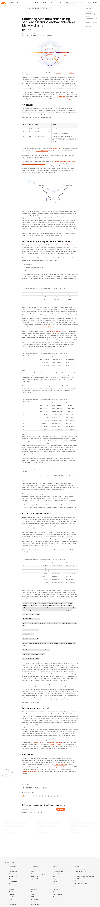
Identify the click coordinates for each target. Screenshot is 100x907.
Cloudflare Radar (58, 871)
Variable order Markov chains (91, 19)
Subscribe (61, 809)
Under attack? (13, 881)
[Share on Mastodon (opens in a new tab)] (3, 775)
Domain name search (15, 884)
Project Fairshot (35, 876)
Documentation (57, 892)
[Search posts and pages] (84, 3)
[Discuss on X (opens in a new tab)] (6, 772)
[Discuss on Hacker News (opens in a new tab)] (3, 772)
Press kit (11, 902)
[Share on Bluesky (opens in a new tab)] (12, 772)
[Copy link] (9, 775)
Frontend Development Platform (84, 876)
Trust (32, 894)
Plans (10, 869)
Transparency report (37, 902)
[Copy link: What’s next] (21, 754)
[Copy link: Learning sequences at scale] (21, 708)
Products (37, 2)
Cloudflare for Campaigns (38, 874)
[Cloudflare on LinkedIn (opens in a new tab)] (40, 796)
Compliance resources (37, 892)
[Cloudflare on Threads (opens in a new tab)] (54, 796)
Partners (11, 874)
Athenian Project (36, 871)
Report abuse (35, 904)
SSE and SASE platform (82, 869)
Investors (12, 897)
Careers (11, 894)
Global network (13, 904)
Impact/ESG (34, 879)
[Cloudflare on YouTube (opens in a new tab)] (43, 796)
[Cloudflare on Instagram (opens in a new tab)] (46, 796)
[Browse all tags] (77, 8)
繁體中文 (43, 35)
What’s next (88, 26)
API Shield (45, 787)
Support (55, 879)
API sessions (89, 11)
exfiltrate (71, 73)
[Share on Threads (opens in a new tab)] (6, 775)
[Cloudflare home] (9, 3)
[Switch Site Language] (77, 2)
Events (55, 881)
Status (55, 876)
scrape (59, 73)
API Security (44, 8)
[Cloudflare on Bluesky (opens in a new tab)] (51, 796)
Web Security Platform (81, 883)
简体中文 (50, 35)
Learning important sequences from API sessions (91, 15)
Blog (54, 884)
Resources (53, 2)
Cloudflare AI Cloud (80, 871)
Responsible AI (35, 899)
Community (56, 897)
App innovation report (59, 869)
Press (10, 899)
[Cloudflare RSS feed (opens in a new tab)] (34, 796)
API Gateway (35, 8)
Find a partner (13, 876)
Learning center (57, 894)
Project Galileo (35, 869)
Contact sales (13, 871)
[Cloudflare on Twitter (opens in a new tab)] (37, 796)
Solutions (45, 2)
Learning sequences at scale (91, 23)
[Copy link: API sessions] (21, 105)
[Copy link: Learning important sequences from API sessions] (21, 241)
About (11, 892)
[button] (50, 191)
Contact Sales (94, 2)
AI (29, 8)
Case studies (56, 874)
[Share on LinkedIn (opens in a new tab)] (9, 772)
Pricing (61, 2)
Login (88, 2)
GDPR (33, 897)
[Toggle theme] (80, 3)
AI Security (78, 874)
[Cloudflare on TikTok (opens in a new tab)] (57, 796)
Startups (11, 879)
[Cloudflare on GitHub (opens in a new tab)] (49, 796)
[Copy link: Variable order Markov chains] (21, 513)
